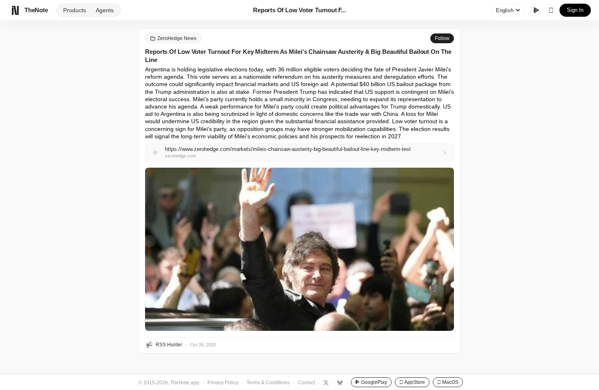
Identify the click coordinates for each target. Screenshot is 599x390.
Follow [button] (442, 38)
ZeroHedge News (176, 38)
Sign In (575, 10)
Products (74, 10)
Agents (105, 10)
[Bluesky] (339, 382)
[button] (299, 249)
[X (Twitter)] (325, 382)
